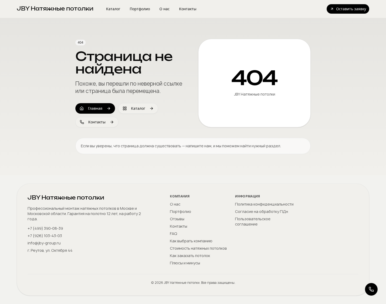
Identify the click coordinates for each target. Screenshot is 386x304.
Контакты (187, 8)
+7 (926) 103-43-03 (45, 235)
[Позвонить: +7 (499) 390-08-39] (371, 289)
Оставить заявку (351, 8)
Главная (95, 108)
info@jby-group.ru (44, 242)
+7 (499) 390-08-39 (45, 228)
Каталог (113, 8)
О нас (164, 8)
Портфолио (140, 8)
